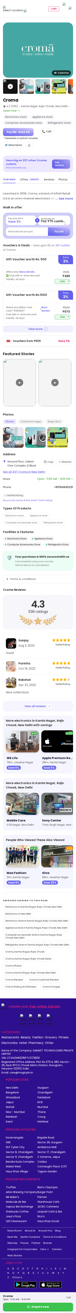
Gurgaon (43, 1088)
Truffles (11, 1187)
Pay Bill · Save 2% (18, 132)
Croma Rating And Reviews (20, 986)
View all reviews (35, 706)
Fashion (37, 1037)
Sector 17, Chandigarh (51, 1152)
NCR (40, 1102)
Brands (47, 1243)
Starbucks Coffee (17, 1211)
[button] (10, 86)
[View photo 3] (42, 86)
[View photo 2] (26, 86)
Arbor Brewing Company (21, 1192)
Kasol (9, 1121)
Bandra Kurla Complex (20, 1162)
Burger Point (45, 1192)
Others (17, 1277)
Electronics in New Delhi (18, 913)
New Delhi (12, 1088)
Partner (36, 1243)
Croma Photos (13, 965)
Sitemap (12, 1243)
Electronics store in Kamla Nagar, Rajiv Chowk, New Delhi (36, 920)
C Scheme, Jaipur (48, 1157)
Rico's (41, 1216)
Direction (66, 461)
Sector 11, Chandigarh (19, 1157)
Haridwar (43, 1121)
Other (49, 1043)
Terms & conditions (23, 579)
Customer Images (30, 421)
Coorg (41, 1117)
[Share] (29, 145)
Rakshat (24, 680)
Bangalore (12, 1092)
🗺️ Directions (13, 145)
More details (27, 271)
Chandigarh (45, 1092)
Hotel (23, 1043)
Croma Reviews (14, 979)
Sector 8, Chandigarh (19, 1152)
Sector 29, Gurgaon (49, 1142)
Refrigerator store (53, 522)
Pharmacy (36, 1043)
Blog (58, 1230)
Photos (10, 421)
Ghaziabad (13, 1097)
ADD (64, 281)
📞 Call (46, 131)
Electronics (9, 1043)
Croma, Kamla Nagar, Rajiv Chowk (24, 951)
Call (68, 1297)
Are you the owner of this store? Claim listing (27, 500)
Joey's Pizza (13, 1216)
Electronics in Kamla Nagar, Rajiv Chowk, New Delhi (33, 906)
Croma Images (51, 986)
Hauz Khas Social (48, 1221)
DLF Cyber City (15, 1147)
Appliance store (38, 515)
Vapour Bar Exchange (19, 1206)
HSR (8, 1142)
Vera (43, 1249)
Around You (45, 1230)
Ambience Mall (46, 1147)
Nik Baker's (12, 1197)
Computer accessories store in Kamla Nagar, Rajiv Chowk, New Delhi (33, 936)
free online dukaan (44, 1006)
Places (24, 1243)
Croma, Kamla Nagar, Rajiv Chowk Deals (28, 958)
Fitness (63, 1037)
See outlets (59, 164)
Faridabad (43, 1097)
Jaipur (10, 1102)
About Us (30, 1230)
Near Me (12, 1237)
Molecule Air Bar (16, 1202)
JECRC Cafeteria (48, 1206)
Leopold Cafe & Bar (49, 1211)
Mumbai (42, 1107)
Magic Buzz (54, 421)
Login (54, 8)
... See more (64, 198)
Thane (41, 1112)
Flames (42, 1197)
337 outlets (63, 245)
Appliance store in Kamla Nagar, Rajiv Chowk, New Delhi (36, 927)
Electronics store (14, 515)
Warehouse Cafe (48, 1202)
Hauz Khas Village (17, 1171)
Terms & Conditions (54, 1237)
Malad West (13, 1166)
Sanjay (23, 640)
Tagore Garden (47, 1171)
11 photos (63, 72)
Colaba (42, 1162)
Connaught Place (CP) (52, 1166)
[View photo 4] (59, 86)
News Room (14, 1230)
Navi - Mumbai (15, 1112)
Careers (57, 1249)
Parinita (24, 663)
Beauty (26, 1037)
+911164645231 (63, 487)
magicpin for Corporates (22, 1249)
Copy (50, 461)
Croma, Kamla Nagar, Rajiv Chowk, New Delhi (30, 972)
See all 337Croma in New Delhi (24, 472)
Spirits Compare (30, 1237)
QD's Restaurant (16, 1221)
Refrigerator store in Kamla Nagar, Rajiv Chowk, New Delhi (37, 944)
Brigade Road (45, 1137)
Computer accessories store (21, 522)
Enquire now (40, 1307)
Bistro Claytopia (47, 1187)
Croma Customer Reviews (44, 979)
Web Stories (14, 1255)
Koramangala (14, 1137)
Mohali (10, 1107)
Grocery (51, 1037)
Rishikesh (11, 1117)
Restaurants (10, 1037)
